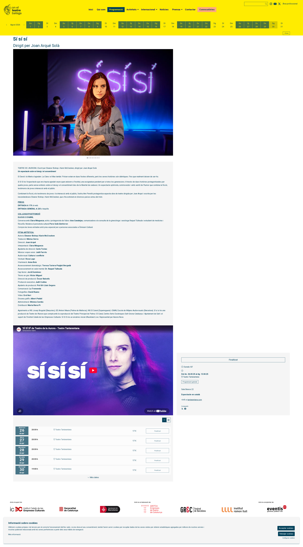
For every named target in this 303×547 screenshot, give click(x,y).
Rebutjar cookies (286, 534)
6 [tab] (95, 157)
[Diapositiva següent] (170, 104)
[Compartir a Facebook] (185, 409)
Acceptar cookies (286, 528)
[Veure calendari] (168, 420)
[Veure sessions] (164, 420)
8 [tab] (99, 157)
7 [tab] (97, 157)
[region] (93, 104)
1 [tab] (87, 157)
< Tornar (286, 33)
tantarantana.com (194, 400)
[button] (266, 4)
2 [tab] (89, 157)
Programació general (190, 382)
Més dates (94, 477)
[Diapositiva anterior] (16, 104)
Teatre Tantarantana (191, 377)
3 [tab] (90, 157)
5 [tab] (94, 157)
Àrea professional (290, 4)
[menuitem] (271, 4)
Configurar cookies (288, 538)
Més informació (14, 534)
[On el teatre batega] (52, 11)
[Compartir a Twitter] (182, 409)
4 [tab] (92, 157)
